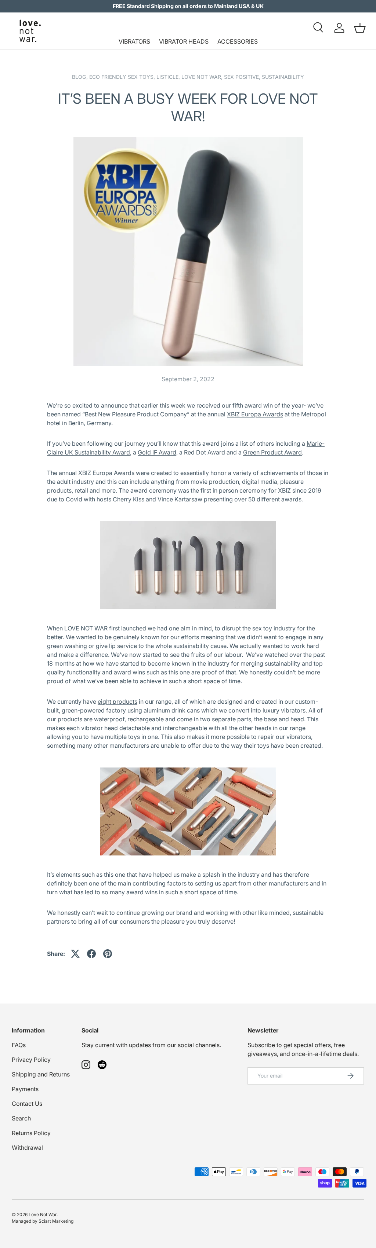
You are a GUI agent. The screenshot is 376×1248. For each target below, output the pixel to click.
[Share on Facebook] (91, 954)
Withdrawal (27, 1147)
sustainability (283, 77)
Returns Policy (31, 1133)
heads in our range (280, 728)
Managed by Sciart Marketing (42, 1221)
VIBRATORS (134, 41)
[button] (360, 28)
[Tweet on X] (75, 954)
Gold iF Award (157, 452)
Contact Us (27, 1103)
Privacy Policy (31, 1059)
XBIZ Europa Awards (255, 414)
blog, (80, 77)
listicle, (168, 77)
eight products (117, 701)
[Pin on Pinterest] (108, 954)
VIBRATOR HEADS (184, 41)
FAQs (19, 1045)
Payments (25, 1089)
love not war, (202, 77)
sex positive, (243, 77)
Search (21, 1118)
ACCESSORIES (237, 41)
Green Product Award (272, 452)
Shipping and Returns (41, 1074)
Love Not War (43, 1214)
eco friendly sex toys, (122, 77)
